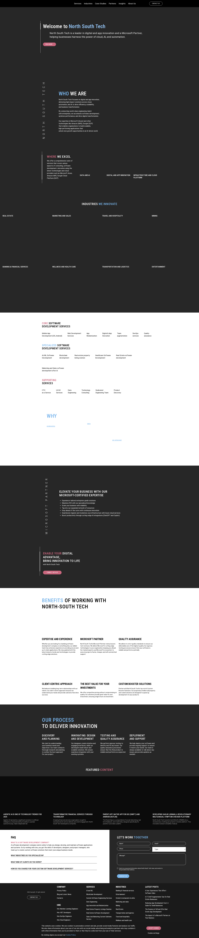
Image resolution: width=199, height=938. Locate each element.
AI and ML (89, 891)
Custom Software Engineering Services (99, 898)
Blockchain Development (94, 894)
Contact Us (156, 3)
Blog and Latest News (64, 894)
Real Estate (119, 909)
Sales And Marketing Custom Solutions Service (99, 918)
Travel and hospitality (123, 917)
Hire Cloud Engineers (63, 920)
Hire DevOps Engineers (64, 916)
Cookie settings (153, 933)
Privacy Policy (61, 891)
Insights (122, 3)
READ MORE (49, 44)
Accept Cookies (154, 928)
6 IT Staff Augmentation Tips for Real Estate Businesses (157, 898)
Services (77, 3)
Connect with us (52, 572)
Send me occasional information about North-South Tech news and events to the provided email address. (141, 869)
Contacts (60, 898)
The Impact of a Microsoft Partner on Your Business (157, 916)
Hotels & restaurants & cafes (125, 898)
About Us (132, 3)
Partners (112, 3)
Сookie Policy (71, 935)
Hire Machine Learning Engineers (67, 909)
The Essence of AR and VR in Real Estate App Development (156, 910)
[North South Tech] (46, 3)
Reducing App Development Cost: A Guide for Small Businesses (156, 904)
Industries (88, 3)
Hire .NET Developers (64, 913)
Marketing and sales (122, 902)
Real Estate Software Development (97, 913)
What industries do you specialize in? (27, 855)
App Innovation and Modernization (97, 905)
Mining (118, 905)
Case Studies (100, 3)
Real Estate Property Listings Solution (98, 909)
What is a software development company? (30, 842)
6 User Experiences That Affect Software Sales (155, 892)
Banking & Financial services (125, 891)
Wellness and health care (124, 920)
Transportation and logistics (125, 913)
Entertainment (120, 894)
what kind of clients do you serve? (26, 862)
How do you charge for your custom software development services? (42, 869)
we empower (117, 440)
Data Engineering (91, 902)
